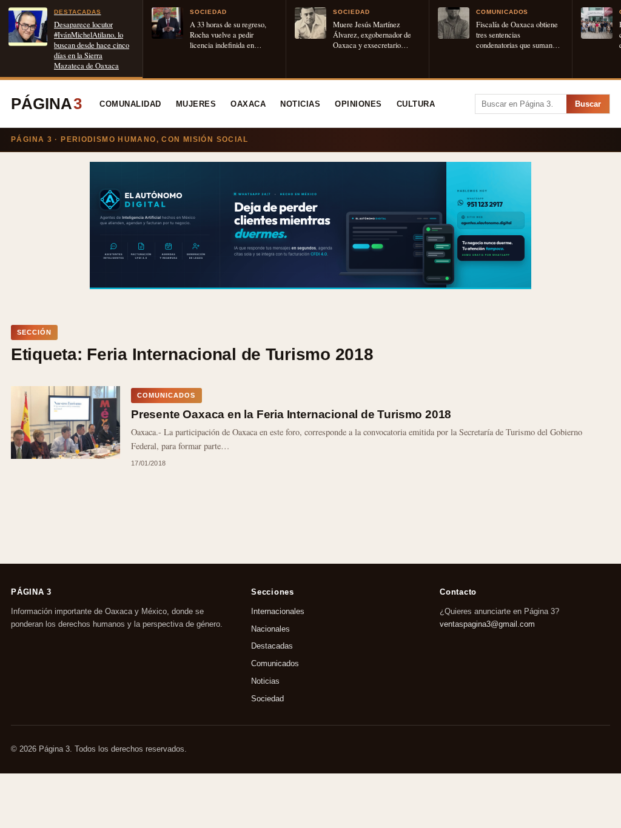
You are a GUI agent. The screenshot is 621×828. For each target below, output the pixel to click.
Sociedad (267, 698)
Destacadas (272, 646)
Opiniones (358, 104)
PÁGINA (46, 104)
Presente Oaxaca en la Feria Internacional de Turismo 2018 (291, 414)
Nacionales (270, 628)
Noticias (300, 104)
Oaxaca (248, 104)
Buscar (588, 104)
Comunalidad (130, 104)
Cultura (416, 104)
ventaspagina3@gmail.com (487, 624)
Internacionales (277, 611)
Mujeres (196, 104)
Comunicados (275, 664)
